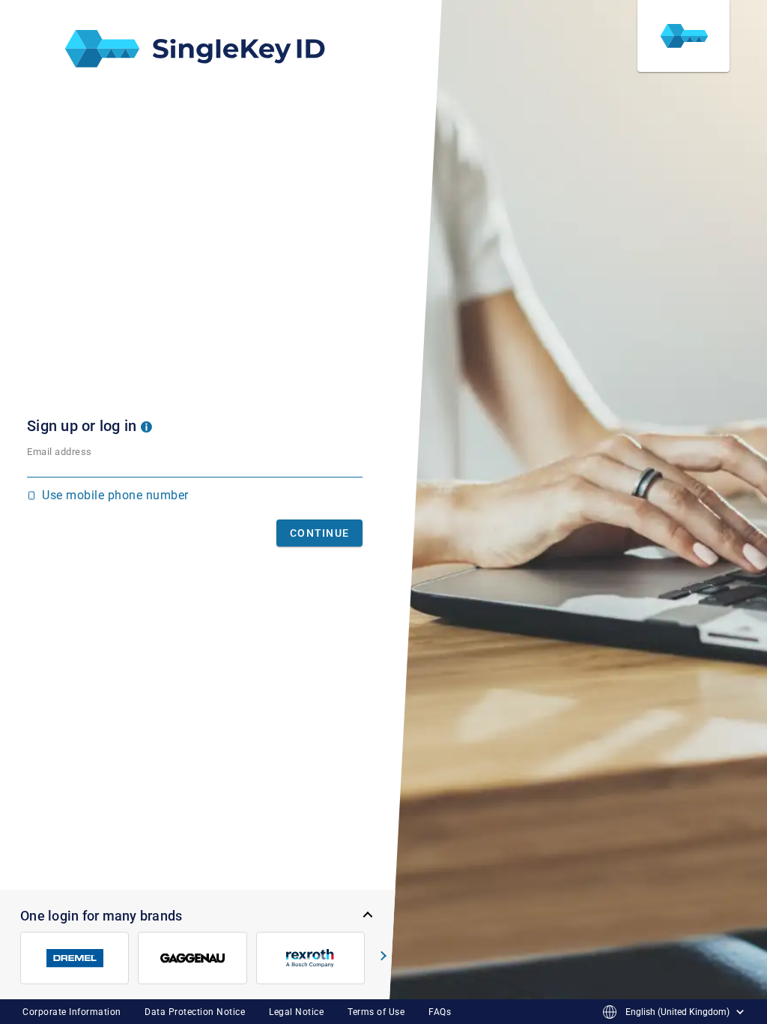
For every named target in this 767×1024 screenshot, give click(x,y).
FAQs (439, 1012)
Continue (319, 533)
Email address (59, 451)
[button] (146, 426)
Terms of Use (376, 1012)
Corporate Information (71, 1012)
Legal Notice (296, 1012)
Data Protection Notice (195, 1012)
